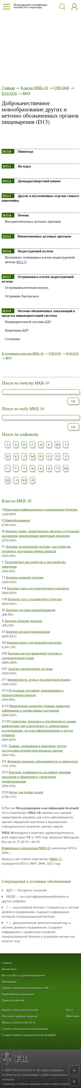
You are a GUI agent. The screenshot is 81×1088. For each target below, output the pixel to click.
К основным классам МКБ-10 (23, 353)
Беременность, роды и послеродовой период (39, 679)
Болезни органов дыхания (23, 620)
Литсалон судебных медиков (19, 1016)
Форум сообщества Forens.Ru (20, 1010)
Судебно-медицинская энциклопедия (25, 1028)
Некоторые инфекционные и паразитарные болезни (40, 509)
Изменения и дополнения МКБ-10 (26, 848)
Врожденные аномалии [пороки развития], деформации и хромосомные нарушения (36, 708)
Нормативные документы (17, 994)
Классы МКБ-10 (34, 87)
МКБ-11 (55, 859)
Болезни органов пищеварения (28, 631)
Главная (8, 87)
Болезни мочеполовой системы (31, 668)
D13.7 (21, 262)
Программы (9, 981)
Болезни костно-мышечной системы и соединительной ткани (32, 655)
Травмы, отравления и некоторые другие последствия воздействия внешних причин (34, 748)
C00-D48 (61, 87)
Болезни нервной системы (24, 577)
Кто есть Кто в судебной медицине (23, 975)
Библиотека (9, 969)
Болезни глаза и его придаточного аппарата (38, 588)
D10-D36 (9, 93)
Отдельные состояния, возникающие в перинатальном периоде (32, 692)
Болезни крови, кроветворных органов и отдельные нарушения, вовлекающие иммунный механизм (40, 533)
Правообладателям (13, 1000)
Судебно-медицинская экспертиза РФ (25, 988)
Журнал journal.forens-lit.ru (19, 1022)
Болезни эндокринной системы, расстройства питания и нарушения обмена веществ (36, 548)
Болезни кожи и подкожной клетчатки (34, 642)
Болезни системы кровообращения (30, 610)
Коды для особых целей (26, 792)
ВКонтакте (72, 1016)
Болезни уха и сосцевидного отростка (35, 599)
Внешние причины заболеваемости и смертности (42, 761)
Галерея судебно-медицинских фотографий (29, 1035)
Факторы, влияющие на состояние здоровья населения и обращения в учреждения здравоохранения (36, 776)
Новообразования (17, 520)
